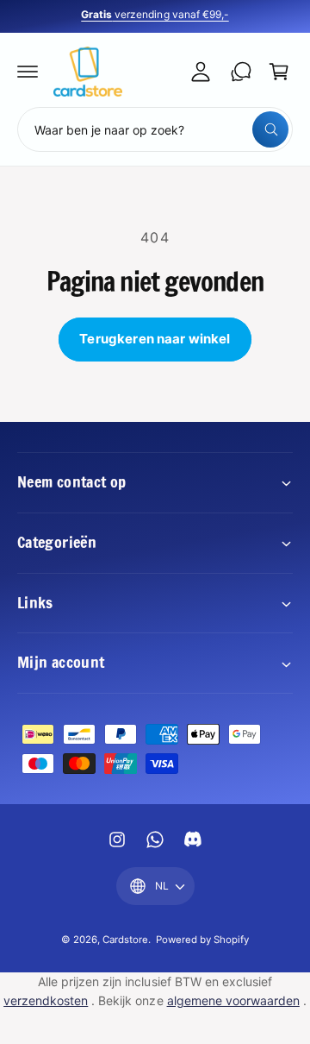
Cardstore (125, 940)
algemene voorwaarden (233, 1000)
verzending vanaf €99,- (165, 14)
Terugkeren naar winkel (154, 338)
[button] (27, 72)
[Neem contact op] (241, 72)
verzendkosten (45, 1000)
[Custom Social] (193, 839)
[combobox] (155, 129)
